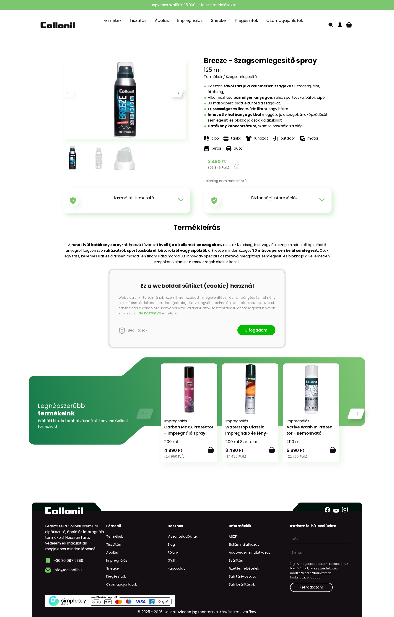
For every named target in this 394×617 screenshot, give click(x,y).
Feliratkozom (311, 587)
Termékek (213, 76)
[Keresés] (330, 24)
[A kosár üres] (349, 24)
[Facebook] (327, 510)
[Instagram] (345, 510)
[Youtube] (336, 511)
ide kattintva (149, 313)
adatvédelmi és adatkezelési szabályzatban (314, 570)
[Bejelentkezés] (340, 24)
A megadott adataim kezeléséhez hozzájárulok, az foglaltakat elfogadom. (319, 571)
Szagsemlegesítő (241, 76)
